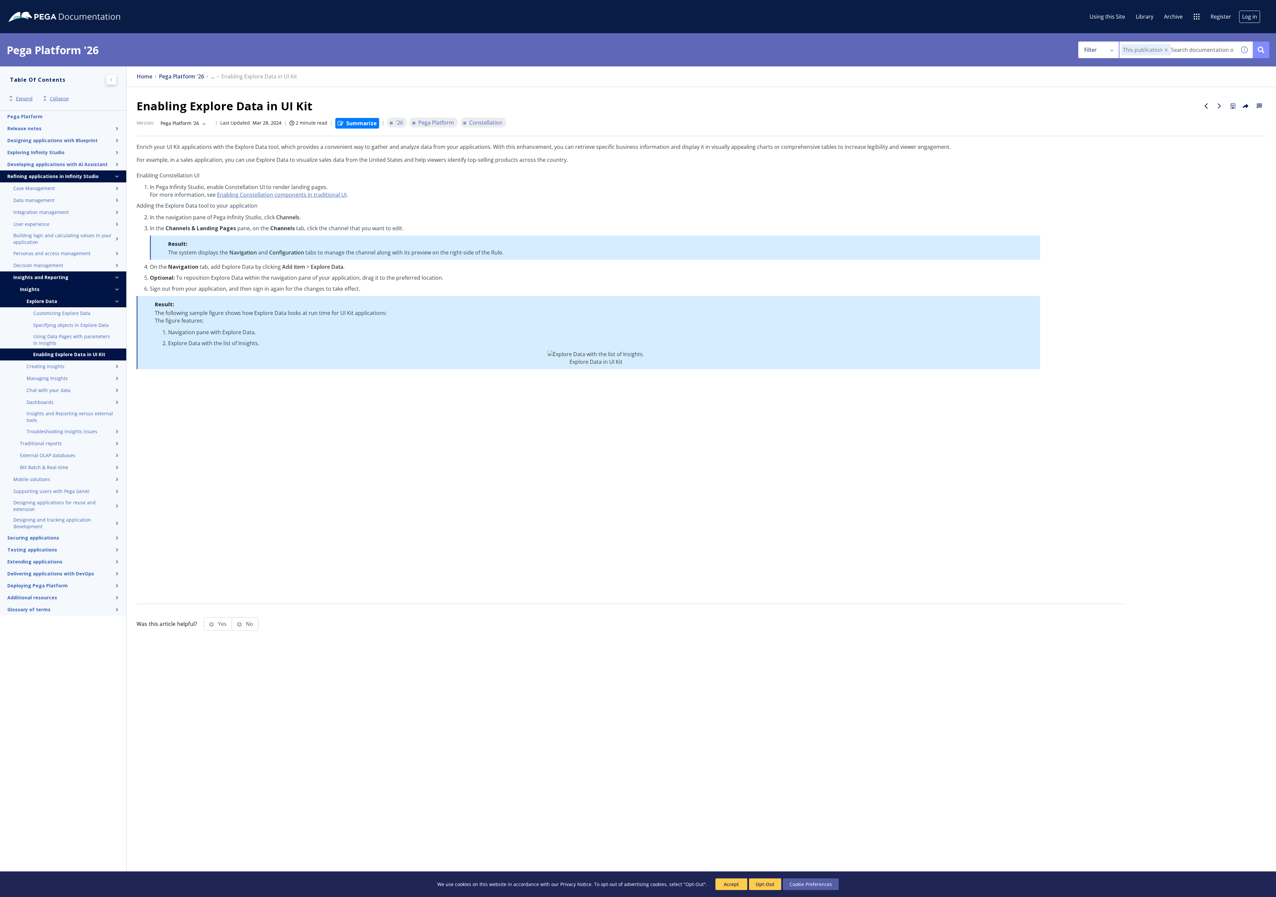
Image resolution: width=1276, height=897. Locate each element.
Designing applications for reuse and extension (54, 505)
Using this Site (1107, 16)
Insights (30, 289)
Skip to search (80, 7)
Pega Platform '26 (181, 76)
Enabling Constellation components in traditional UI (282, 194)
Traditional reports (41, 443)
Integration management (41, 212)
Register (1221, 16)
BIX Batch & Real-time (44, 467)
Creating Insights (45, 366)
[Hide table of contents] (111, 80)
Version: (146, 123)
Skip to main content (29, 7)
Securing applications (33, 538)
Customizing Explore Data (61, 313)
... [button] (213, 76)
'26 (399, 122)
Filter (1090, 49)
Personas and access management (51, 253)
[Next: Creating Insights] (1219, 106)
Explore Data (42, 301)
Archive (1173, 16)
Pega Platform (25, 116)
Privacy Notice (575, 884)
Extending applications (34, 561)
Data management (33, 200)
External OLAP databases (47, 455)
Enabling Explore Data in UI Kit (69, 354)
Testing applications (32, 550)
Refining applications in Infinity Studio (53, 176)
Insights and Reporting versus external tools (70, 416)
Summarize (361, 123)
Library (1144, 16)
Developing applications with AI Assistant (57, 164)
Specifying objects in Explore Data (71, 325)
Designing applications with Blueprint (52, 140)
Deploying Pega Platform (37, 585)
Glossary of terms (29, 609)
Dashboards (40, 402)
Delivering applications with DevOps (50, 573)
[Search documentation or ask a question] (1261, 50)
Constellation (485, 122)
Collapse (59, 98)
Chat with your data (48, 390)
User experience (31, 224)
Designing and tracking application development (52, 523)
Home (144, 76)
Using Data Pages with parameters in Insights (71, 339)
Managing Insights (47, 378)
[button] (1166, 50)
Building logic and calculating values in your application (62, 238)
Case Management (34, 188)
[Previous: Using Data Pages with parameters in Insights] (1206, 106)
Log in (1249, 16)
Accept (731, 884)
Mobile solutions (31, 479)
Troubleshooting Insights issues (62, 431)
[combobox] (1177, 50)
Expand (24, 98)
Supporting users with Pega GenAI (51, 491)
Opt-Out (765, 884)
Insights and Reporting (40, 277)
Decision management (38, 265)
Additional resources (32, 597)
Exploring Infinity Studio (35, 152)
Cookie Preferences (811, 884)
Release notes (24, 128)
